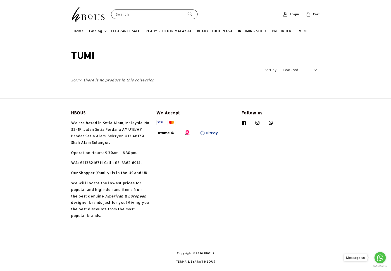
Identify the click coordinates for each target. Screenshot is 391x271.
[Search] (190, 14)
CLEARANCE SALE (125, 31)
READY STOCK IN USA (215, 31)
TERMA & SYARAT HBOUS (195, 261)
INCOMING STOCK (252, 31)
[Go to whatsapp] (380, 257)
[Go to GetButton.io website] (380, 266)
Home (78, 31)
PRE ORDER (281, 31)
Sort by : (272, 70)
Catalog (95, 31)
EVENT (302, 31)
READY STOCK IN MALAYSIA (169, 31)
